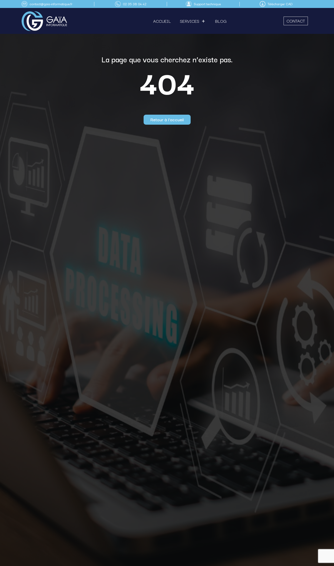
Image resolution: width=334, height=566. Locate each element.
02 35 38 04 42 (134, 3)
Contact (296, 20)
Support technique (207, 3)
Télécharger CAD (280, 3)
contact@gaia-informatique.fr (51, 3)
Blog (221, 21)
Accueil (162, 21)
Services (189, 21)
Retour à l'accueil (167, 119)
